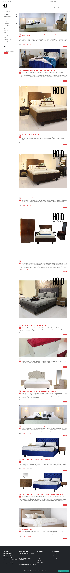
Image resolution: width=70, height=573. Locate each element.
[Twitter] (5, 1)
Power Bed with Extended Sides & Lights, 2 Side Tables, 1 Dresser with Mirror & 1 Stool (43, 34)
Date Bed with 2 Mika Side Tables (32, 135)
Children (25, 5)
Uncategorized (7, 42)
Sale (11, 7)
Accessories (31, 5)
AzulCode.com (43, 570)
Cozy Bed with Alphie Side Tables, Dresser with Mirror (38, 70)
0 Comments (29, 44)
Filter (6, 52)
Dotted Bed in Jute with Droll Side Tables (34, 325)
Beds (5, 21)
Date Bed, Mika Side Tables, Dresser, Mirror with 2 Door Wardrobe (42, 261)
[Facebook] (3, 1)
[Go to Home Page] (3, 11)
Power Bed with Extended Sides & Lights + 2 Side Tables (39, 426)
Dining (37, 5)
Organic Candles (7, 39)
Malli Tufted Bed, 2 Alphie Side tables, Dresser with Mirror (39, 391)
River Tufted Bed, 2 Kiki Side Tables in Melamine (36, 459)
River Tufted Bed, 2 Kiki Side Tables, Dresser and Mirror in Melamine (42, 494)
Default (5, 27)
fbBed (5, 30)
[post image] (43, 22)
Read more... (65, 46)
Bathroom (48, 5)
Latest (5, 32)
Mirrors (5, 35)
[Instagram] (10, 1)
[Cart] (65, 6)
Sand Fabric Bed (27, 529)
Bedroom (12, 5)
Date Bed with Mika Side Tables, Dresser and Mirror (37, 198)
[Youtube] (9, 563)
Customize (6, 25)
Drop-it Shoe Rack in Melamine (31, 359)
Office (42, 5)
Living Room (18, 5)
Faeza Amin (23, 44)
